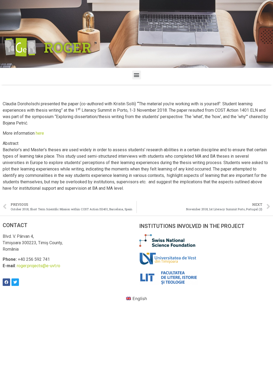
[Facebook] (6, 282)
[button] (136, 75)
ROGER (67, 47)
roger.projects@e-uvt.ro (38, 265)
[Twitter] (15, 282)
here (40, 133)
